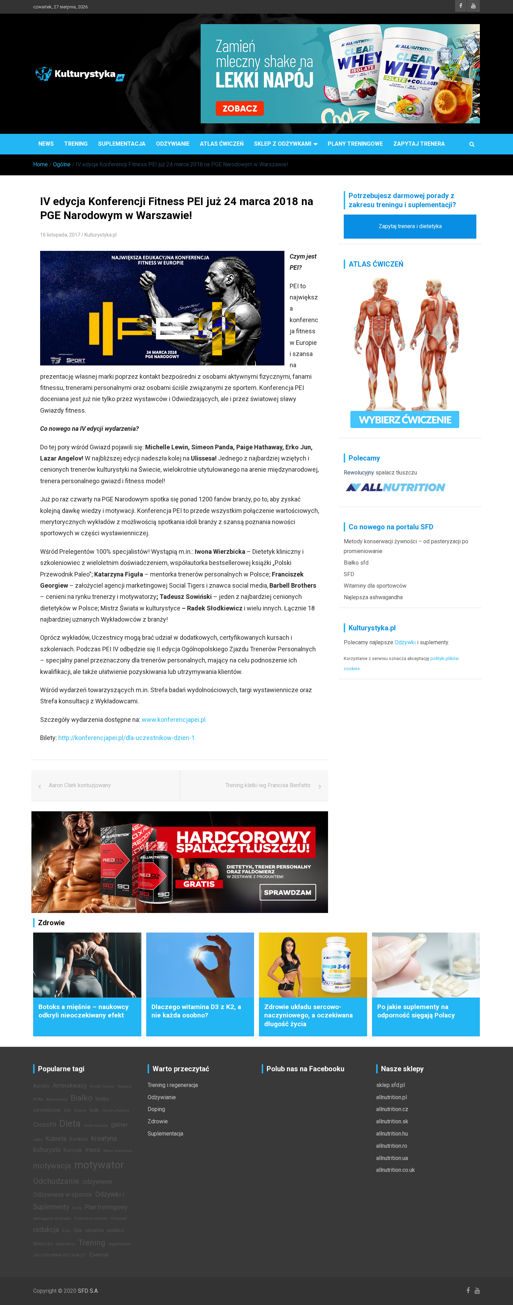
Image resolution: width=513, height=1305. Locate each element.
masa (92, 1149)
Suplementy (65, 1244)
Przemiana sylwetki (90, 1218)
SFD (349, 574)
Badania (125, 1086)
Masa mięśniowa (117, 1150)
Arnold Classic (102, 1086)
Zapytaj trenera (419, 143)
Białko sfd (356, 562)
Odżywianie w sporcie (62, 1194)
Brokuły (80, 1110)
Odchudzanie (56, 1181)
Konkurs (78, 1139)
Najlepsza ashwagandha (373, 597)
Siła (78, 1230)
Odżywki (405, 642)
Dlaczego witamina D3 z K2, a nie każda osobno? (196, 1011)
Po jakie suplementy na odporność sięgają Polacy (416, 1011)
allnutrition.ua (392, 1158)
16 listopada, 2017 (60, 235)
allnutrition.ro (391, 1146)
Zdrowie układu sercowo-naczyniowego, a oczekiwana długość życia (308, 1015)
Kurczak (73, 1150)
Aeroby (41, 1086)
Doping (156, 1109)
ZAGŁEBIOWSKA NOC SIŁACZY (59, 1255)
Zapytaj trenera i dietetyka (410, 226)
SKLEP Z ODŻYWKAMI (282, 143)
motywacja (52, 1165)
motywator (99, 1165)
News (46, 143)
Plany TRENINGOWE (355, 143)
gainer (119, 1124)
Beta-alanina (56, 1099)
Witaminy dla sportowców (375, 585)
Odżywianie (172, 143)
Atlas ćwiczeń (222, 143)
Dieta (70, 1123)
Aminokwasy (70, 1085)
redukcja (46, 1229)
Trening (76, 143)
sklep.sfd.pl (390, 1085)
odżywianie (97, 1181)
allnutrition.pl (391, 1097)
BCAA (38, 1099)
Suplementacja (122, 143)
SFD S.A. (88, 1291)
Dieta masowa (96, 1125)
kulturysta (46, 1149)
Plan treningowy (106, 1207)
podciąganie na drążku (52, 1218)
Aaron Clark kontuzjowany (80, 785)
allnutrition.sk (392, 1121)
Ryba (66, 1230)
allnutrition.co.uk (395, 1170)
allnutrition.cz (392, 1109)
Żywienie (99, 1255)
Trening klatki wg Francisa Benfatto (268, 785)
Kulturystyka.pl (100, 235)
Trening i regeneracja (173, 1085)
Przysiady (119, 1218)
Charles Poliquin (115, 1110)
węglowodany (120, 1244)
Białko (81, 1097)
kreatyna (104, 1138)
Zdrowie (158, 1121)
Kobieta (56, 1138)
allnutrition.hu (392, 1133)
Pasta (77, 1208)
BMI (67, 1110)
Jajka (38, 1139)
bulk (94, 1110)
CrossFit (44, 1124)
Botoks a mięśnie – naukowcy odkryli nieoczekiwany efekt (83, 1011)
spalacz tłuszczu (396, 472)
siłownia (94, 1230)
